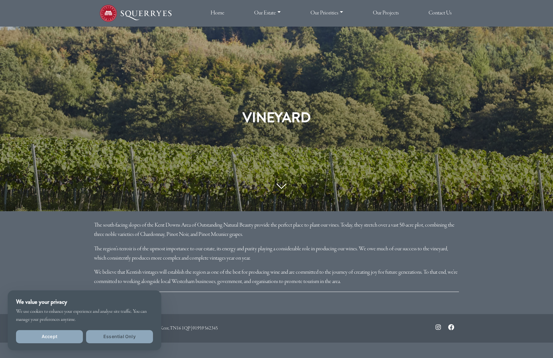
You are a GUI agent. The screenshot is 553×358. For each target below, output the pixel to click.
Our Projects (386, 13)
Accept (49, 336)
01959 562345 (205, 328)
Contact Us (440, 13)
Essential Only (119, 336)
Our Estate (265, 13)
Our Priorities (324, 13)
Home (217, 13)
